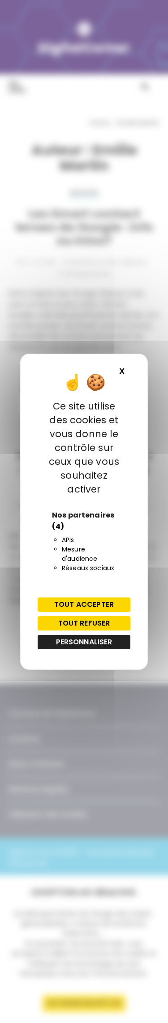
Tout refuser (84, 623)
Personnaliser (84, 642)
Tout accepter (84, 604)
